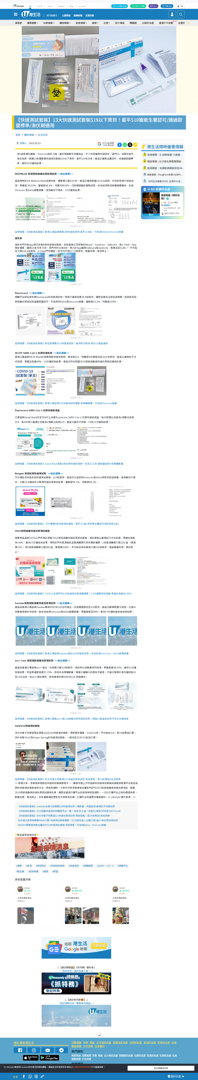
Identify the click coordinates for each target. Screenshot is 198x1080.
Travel (39, 6)
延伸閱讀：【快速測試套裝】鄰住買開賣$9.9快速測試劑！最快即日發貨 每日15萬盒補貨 (61, 343)
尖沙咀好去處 (103, 1042)
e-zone (82, 6)
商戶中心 (153, 6)
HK (30, 6)
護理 (46, 871)
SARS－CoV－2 (105, 865)
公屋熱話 (66, 15)
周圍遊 (133, 23)
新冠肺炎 (41, 865)
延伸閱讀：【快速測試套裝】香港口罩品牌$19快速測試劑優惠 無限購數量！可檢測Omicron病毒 (66, 403)
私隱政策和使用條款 (82, 1066)
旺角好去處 (164, 1042)
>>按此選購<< (65, 173)
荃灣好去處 (149, 1042)
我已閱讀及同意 (161, 1068)
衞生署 (21, 871)
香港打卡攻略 (166, 23)
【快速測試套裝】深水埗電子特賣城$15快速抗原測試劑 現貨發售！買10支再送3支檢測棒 (64, 815)
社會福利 (100, 1046)
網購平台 (123, 865)
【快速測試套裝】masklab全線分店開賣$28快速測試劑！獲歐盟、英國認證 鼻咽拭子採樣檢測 (66, 806)
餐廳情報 (76, 1046)
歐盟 (56, 871)
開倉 (92, 1042)
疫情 (29, 865)
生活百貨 (43, 135)
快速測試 (74, 865)
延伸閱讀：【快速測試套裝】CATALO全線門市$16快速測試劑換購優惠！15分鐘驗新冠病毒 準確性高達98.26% (73, 593)
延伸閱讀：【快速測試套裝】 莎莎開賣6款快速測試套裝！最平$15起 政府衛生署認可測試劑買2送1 (67, 523)
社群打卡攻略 (139, 6)
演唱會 (18, 23)
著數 (20, 865)
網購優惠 (88, 865)
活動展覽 (76, 1042)
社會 (174, 1042)
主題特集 (182, 23)
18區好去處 (148, 23)
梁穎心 (23, 143)
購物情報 (29, 135)
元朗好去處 (135, 1042)
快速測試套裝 (58, 865)
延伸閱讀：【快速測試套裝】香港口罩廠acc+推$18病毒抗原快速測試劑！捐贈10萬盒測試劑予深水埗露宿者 (72, 718)
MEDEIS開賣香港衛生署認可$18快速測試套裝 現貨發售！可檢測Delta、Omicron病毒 (62, 825)
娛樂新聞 (78, 15)
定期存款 (89, 15)
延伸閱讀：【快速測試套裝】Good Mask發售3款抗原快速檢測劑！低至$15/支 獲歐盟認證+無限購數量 (69, 463)
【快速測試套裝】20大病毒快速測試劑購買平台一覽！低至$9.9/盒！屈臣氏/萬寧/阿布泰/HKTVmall (69, 811)
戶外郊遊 (88, 1046)
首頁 (18, 135)
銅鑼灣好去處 (120, 1042)
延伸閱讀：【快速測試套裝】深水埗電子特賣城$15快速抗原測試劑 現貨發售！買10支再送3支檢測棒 (68, 779)
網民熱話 (76, 1055)
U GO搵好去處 (120, 6)
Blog (72, 6)
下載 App (168, 6)
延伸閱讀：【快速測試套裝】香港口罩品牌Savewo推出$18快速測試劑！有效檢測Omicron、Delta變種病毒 (72, 653)
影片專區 (120, 23)
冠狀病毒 (34, 871)
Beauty (61, 6)
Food (50, 6)
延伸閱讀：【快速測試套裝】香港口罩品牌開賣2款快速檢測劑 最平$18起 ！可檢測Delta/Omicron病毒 (69, 231)
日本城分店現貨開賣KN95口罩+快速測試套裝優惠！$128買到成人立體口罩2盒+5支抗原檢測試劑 (68, 820)
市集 (85, 1042)
